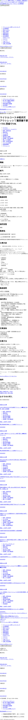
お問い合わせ (6, 42)
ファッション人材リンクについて (11, 27)
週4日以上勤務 (6, 136)
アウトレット (6, 145)
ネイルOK (5, 133)
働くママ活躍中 (7, 139)
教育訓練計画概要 (7, 103)
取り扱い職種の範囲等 (8, 100)
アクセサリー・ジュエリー (10, 129)
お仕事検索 (21, 3)
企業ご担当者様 (7, 43)
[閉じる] (7, 650)
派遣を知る (6, 33)
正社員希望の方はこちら (6, 3)
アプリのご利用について (9, 106)
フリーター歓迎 (7, 142)
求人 (5, 112)
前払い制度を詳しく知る (6, 391)
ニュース (5, 40)
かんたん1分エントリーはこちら (8, 376)
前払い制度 (6, 31)
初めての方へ (6, 30)
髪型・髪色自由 (7, 130)
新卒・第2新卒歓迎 (8, 141)
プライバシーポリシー (8, 99)
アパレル (5, 127)
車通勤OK (5, 135)
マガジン (15, 3)
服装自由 (5, 132)
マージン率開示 (7, 102)
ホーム (1, 112)
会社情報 (5, 105)
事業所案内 (6, 34)
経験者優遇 (6, 144)
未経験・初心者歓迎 (8, 138)
